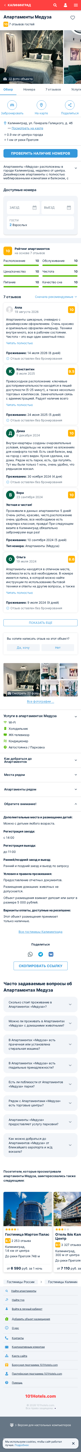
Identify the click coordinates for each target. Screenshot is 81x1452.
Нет (57, 647)
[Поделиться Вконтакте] (51, 954)
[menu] (76, 5)
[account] (65, 5)
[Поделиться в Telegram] (40, 954)
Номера (29, 89)
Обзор (8, 89)
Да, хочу (23, 647)
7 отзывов (53, 89)
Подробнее (22, 1445)
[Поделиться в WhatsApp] (30, 954)
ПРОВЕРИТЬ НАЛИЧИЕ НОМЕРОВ (40, 153)
